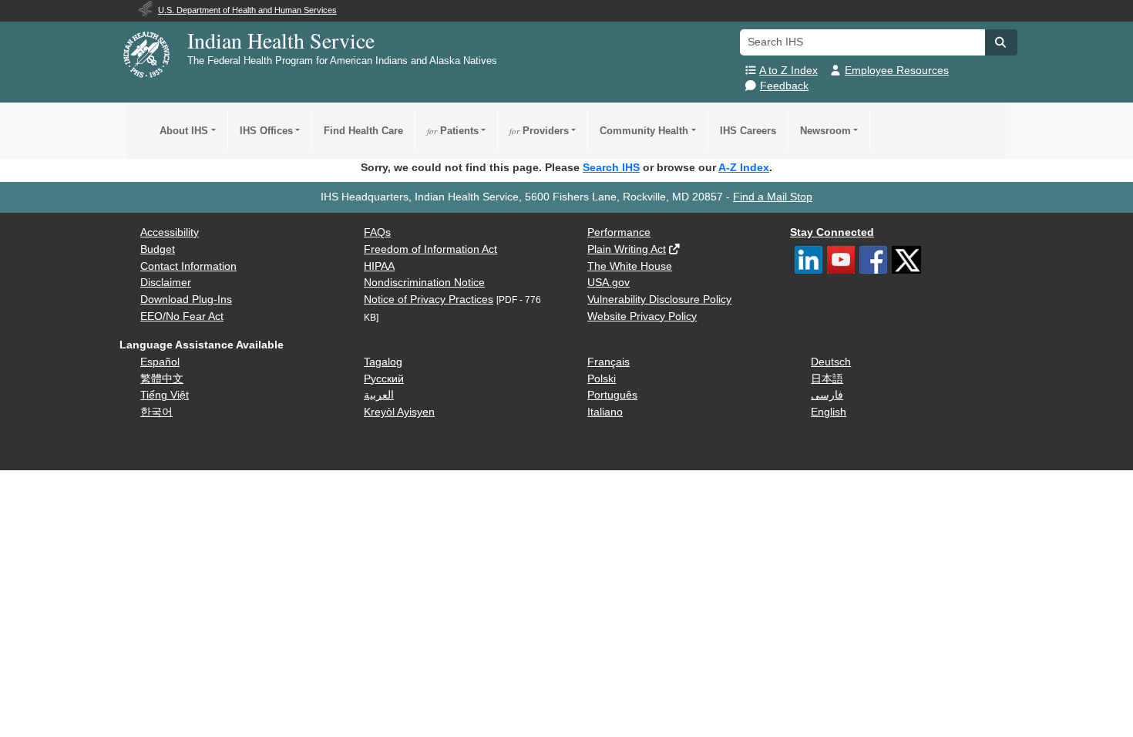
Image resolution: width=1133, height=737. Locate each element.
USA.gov (608, 282)
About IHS (184, 130)
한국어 (156, 412)
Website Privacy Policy (642, 316)
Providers (539, 130)
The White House (629, 266)
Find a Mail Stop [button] (772, 197)
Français (608, 362)
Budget (157, 249)
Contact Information (188, 266)
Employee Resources (897, 70)
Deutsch (831, 362)
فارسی (827, 395)
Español (160, 362)
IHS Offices (266, 130)
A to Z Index (788, 70)
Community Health (644, 130)
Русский (384, 379)
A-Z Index (743, 167)
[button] (1001, 42)
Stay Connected (832, 232)
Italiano (605, 412)
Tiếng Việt (164, 395)
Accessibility (169, 232)
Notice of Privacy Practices (428, 299)
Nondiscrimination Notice (424, 282)
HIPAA (379, 266)
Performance (619, 232)
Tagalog (383, 362)
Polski (601, 379)
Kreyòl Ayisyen (399, 412)
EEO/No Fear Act (182, 316)
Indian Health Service (281, 40)
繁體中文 (161, 379)
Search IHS (611, 167)
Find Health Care (363, 130)
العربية (379, 395)
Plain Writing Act (626, 249)
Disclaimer (165, 282)
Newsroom (825, 130)
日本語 (827, 379)
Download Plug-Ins (186, 299)
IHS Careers (748, 130)
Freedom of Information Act (430, 249)
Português (612, 395)
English (828, 412)
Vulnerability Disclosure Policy (659, 299)
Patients (453, 130)
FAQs (377, 232)
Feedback (784, 86)
